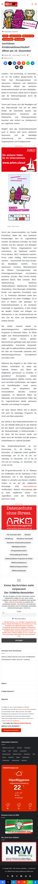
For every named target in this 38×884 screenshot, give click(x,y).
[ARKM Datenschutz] (19, 517)
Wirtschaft (24, 760)
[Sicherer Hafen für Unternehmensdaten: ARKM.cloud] (19, 159)
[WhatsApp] (28, 63)
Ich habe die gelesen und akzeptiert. (16, 724)
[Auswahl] (2, 5)
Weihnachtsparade (19, 570)
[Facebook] (5, 63)
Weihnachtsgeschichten (19, 566)
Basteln (28, 534)
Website (4, 699)
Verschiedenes (19, 39)
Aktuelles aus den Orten (8, 748)
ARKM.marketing (19, 146)
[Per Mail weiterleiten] (17, 67)
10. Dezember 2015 (14, 534)
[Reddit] (23, 63)
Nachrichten (27, 754)
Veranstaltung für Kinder (19, 554)
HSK (9, 751)
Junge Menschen (15, 36)
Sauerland (11, 757)
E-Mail (19, 611)
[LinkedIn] (14, 63)
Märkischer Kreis (28, 36)
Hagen (4, 751)
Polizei (4, 757)
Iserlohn (15, 32)
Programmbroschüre (19, 550)
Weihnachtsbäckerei (19, 562)
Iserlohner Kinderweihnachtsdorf (19, 542)
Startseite (7, 32)
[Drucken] (21, 67)
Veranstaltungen (8, 39)
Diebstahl (19, 748)
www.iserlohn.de (30, 486)
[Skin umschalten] (32, 5)
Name (4, 683)
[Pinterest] (19, 63)
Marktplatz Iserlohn (19, 546)
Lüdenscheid (23, 751)
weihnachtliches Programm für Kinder (19, 558)
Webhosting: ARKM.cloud (26, 871)
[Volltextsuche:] (36, 5)
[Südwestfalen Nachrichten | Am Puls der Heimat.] (11, 4)
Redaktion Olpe (7, 55)
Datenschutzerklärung (17, 602)
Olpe (34, 754)
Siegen (18, 757)
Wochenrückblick (20, 619)
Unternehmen (5, 760)
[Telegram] (32, 63)
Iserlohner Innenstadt (25, 538)
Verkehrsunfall (15, 760)
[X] (10, 63)
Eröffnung (9, 538)
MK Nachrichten (6, 754)
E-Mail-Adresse (8, 691)
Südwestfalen (25, 757)
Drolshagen (27, 748)
